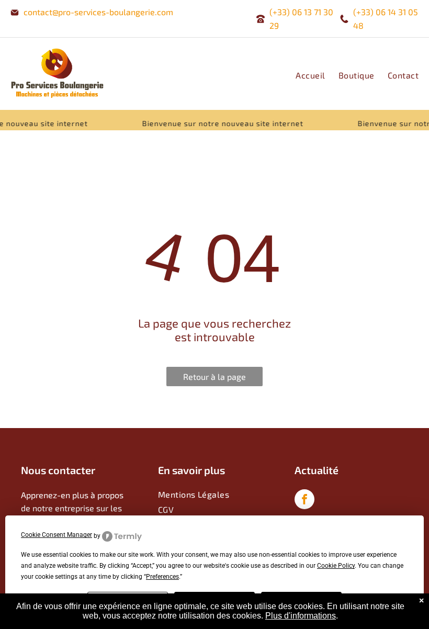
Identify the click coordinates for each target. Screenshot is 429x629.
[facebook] (304, 500)
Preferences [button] (162, 576)
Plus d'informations (300, 615)
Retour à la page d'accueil (214, 379)
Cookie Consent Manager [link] (56, 534)
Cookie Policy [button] (336, 565)
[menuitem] (304, 75)
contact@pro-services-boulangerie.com (98, 12)
